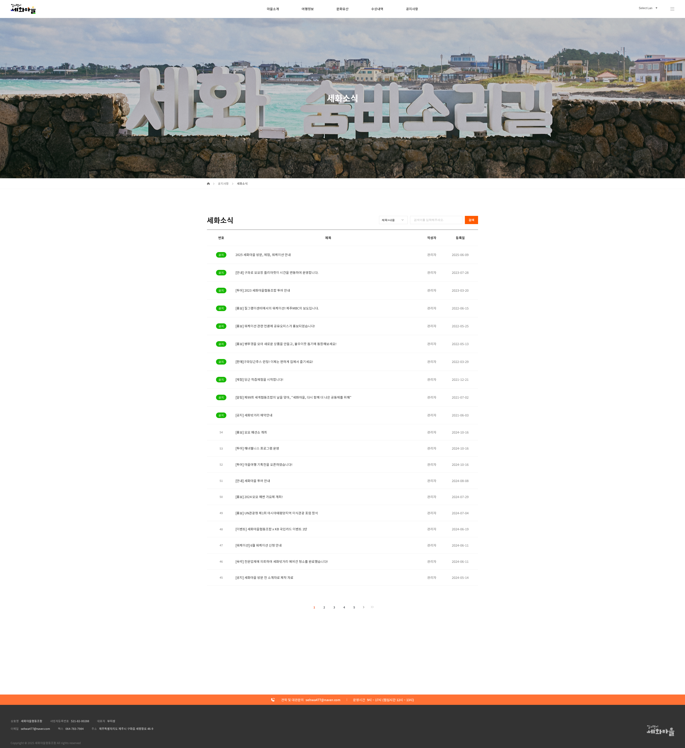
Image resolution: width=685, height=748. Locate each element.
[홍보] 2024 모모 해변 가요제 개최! (259, 496)
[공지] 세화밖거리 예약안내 (253, 415)
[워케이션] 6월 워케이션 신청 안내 (258, 545)
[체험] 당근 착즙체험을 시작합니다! (259, 379)
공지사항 (412, 8)
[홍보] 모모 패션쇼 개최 (251, 432)
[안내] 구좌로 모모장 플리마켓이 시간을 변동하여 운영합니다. (276, 272)
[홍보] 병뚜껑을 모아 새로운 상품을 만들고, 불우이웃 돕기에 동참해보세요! (285, 343)
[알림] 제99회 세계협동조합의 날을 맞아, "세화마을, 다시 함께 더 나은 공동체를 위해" (293, 397)
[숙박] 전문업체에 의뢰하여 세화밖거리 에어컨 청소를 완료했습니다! (281, 561)
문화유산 (342, 8)
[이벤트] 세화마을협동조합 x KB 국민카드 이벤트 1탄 (271, 529)
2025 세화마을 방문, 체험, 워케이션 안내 (263, 254)
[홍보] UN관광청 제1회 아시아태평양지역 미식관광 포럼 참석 (276, 513)
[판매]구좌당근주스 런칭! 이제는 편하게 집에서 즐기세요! (274, 361)
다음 (363, 607)
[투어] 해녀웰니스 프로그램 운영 (257, 448)
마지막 (372, 607)
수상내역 (377, 8)
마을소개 (273, 8)
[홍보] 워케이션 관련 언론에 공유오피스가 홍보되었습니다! (275, 326)
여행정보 (308, 8)
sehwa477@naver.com (35, 728)
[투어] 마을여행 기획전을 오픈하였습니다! (263, 464)
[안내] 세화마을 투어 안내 (252, 480)
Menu (672, 9)
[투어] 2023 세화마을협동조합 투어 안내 (262, 290)
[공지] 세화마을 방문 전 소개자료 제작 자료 (264, 577)
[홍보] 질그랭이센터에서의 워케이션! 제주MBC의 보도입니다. (277, 308)
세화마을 (23, 9)
